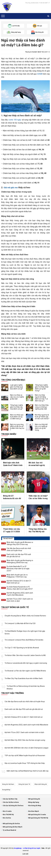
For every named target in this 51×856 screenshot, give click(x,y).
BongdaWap (6, 790)
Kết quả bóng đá (34, 799)
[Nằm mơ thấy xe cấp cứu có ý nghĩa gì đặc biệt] (4, 397)
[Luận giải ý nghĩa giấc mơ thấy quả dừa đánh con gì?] (4, 387)
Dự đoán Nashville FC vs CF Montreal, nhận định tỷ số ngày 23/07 (18, 568)
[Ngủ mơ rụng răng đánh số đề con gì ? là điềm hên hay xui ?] (4, 427)
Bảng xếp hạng (33, 802)
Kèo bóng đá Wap (34, 805)
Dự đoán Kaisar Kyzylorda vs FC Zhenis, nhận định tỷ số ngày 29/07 (20, 588)
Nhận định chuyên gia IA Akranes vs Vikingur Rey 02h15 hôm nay (20, 543)
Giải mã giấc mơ (11, 187)
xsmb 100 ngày (14, 120)
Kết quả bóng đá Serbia (11, 823)
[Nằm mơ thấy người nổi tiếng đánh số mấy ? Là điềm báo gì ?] (29, 397)
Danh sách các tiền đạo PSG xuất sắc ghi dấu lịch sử (19, 555)
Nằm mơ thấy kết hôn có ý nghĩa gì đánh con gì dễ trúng (41, 427)
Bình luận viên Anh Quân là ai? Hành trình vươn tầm (12, 464)
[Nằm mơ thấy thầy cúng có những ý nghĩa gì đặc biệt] (29, 407)
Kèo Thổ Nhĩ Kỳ (8, 814)
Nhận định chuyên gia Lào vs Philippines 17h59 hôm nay (17, 576)
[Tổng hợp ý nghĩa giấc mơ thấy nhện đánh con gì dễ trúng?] (29, 387)
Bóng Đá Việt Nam (8, 784)
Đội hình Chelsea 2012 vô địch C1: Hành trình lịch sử (19, 582)
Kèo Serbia (7, 818)
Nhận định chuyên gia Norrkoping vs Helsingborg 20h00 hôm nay (20, 561)
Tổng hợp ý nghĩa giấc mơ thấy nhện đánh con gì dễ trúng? (42, 388)
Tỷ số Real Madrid (9, 830)
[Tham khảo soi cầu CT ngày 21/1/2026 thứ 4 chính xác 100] (12, 515)
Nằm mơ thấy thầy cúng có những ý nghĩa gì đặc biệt (42, 407)
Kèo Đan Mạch (33, 811)
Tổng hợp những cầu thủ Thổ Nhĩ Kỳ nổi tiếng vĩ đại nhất (38, 530)
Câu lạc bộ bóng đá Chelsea (13, 805)
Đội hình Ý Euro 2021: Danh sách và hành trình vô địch (20, 600)
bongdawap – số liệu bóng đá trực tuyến (27, 848)
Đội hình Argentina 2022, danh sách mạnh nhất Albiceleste (20, 594)
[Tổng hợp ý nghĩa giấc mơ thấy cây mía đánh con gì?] (4, 407)
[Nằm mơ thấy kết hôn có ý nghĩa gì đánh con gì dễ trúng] (29, 427)
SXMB (39, 74)
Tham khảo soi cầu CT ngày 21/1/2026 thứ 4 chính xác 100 (11, 530)
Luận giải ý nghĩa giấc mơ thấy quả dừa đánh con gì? (16, 387)
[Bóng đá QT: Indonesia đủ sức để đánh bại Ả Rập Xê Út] (12, 482)
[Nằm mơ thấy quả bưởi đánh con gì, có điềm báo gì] (4, 417)
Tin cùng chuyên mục (13, 380)
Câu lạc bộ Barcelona (11, 802)
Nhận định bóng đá (41, 784)
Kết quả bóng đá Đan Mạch (12, 827)
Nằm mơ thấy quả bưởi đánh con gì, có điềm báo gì (16, 417)
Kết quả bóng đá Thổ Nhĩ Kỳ (38, 818)
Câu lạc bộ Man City (10, 799)
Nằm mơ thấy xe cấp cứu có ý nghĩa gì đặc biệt (17, 397)
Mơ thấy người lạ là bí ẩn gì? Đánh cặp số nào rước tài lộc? (42, 417)
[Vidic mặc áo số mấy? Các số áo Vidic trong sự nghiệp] (38, 482)
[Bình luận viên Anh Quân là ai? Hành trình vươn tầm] (12, 449)
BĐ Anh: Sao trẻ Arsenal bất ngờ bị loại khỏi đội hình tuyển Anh (37, 464)
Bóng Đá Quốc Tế (24, 784)
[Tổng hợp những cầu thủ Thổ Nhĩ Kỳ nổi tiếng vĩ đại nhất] (38, 515)
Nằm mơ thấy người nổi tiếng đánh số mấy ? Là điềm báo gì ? (41, 398)
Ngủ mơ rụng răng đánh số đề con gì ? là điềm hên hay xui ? (17, 427)
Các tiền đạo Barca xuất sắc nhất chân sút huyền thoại (19, 549)
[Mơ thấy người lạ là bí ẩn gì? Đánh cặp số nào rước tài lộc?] (29, 417)
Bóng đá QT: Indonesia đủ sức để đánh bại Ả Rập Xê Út (12, 497)
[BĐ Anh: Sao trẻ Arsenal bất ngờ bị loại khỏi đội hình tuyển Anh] (38, 449)
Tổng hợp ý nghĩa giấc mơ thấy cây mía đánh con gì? (16, 407)
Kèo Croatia (7, 811)
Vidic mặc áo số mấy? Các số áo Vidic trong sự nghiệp (38, 497)
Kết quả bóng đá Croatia (37, 814)
